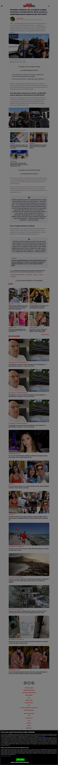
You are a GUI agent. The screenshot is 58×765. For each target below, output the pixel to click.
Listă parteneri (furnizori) (6, 756)
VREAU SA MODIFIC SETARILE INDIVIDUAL (20, 762)
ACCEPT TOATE (20, 759)
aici (38, 741)
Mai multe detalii (42, 736)
